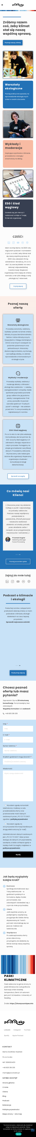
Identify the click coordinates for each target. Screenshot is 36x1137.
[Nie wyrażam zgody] (32, 1130)
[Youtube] (18, 243)
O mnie (5, 1087)
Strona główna (8, 1083)
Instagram (17, 1030)
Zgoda (18, 1134)
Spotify (6, 1035)
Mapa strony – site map (12, 1114)
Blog (4, 1096)
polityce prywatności (11, 848)
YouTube (27, 1030)
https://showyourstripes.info (21, 1003)
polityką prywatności (19, 819)
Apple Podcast (17, 1035)
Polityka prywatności (10, 1109)
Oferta (5, 1092)
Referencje (6, 1105)
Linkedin (7, 1030)
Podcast (5, 1100)
